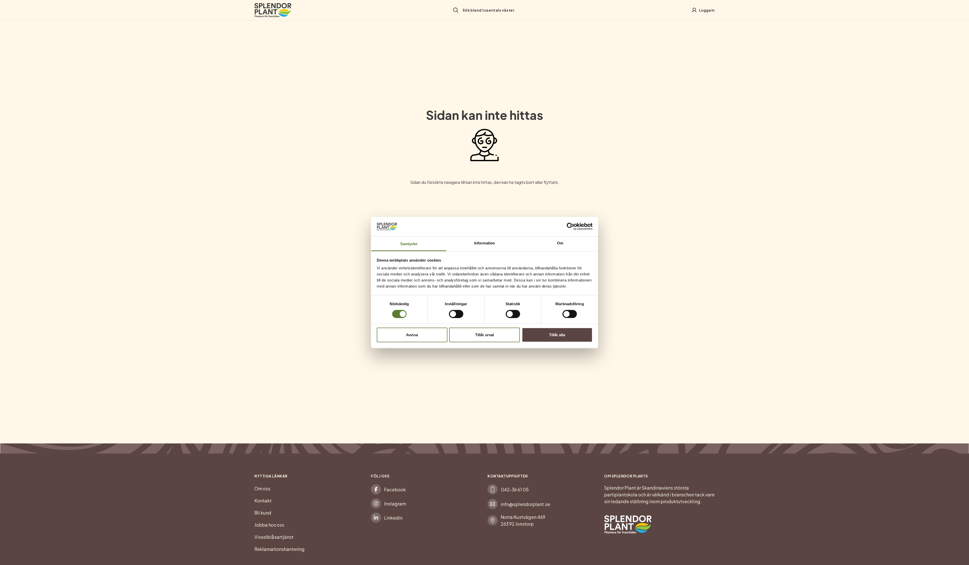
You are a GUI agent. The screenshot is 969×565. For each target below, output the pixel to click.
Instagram (395, 503)
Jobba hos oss (269, 525)
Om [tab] (560, 243)
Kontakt (263, 500)
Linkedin (393, 518)
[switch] (456, 314)
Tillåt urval (484, 335)
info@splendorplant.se (525, 504)
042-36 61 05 (515, 489)
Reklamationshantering (279, 549)
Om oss (262, 488)
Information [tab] (484, 243)
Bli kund (262, 513)
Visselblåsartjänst (273, 537)
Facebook (395, 489)
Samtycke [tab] (409, 244)
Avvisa (412, 335)
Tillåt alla (557, 335)
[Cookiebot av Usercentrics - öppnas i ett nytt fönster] (570, 226)
